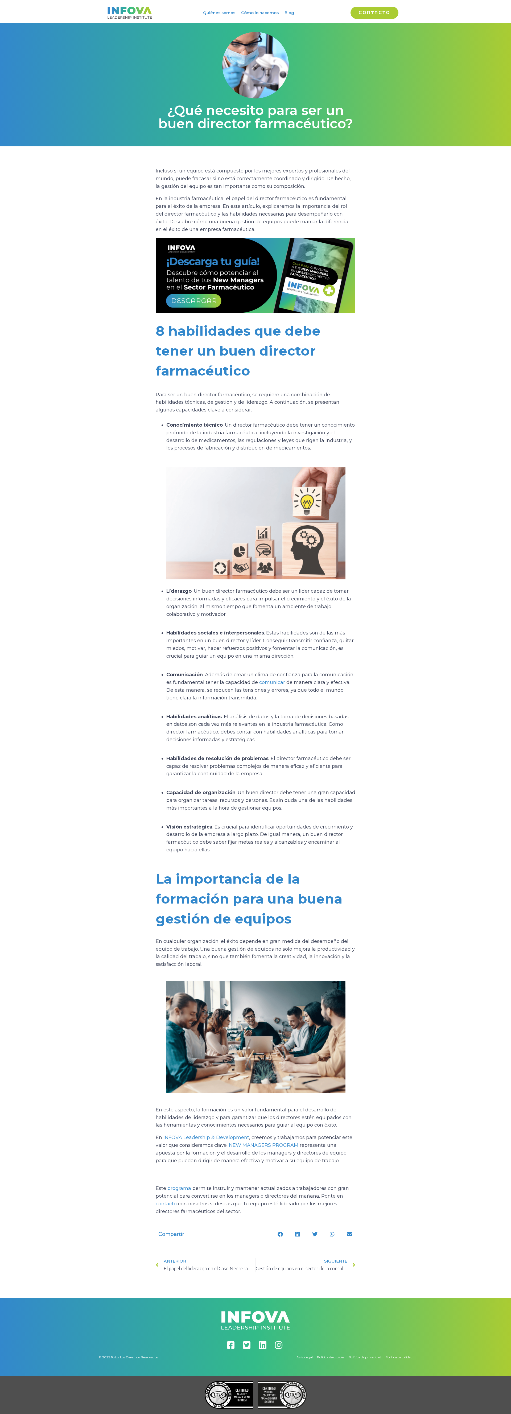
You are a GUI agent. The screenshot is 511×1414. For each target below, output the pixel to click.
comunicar (272, 682)
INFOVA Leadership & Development (206, 1137)
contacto (167, 1204)
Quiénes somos (219, 12)
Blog (289, 12)
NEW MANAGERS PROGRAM (263, 1145)
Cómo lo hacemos (260, 12)
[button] (280, 1234)
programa (179, 1188)
